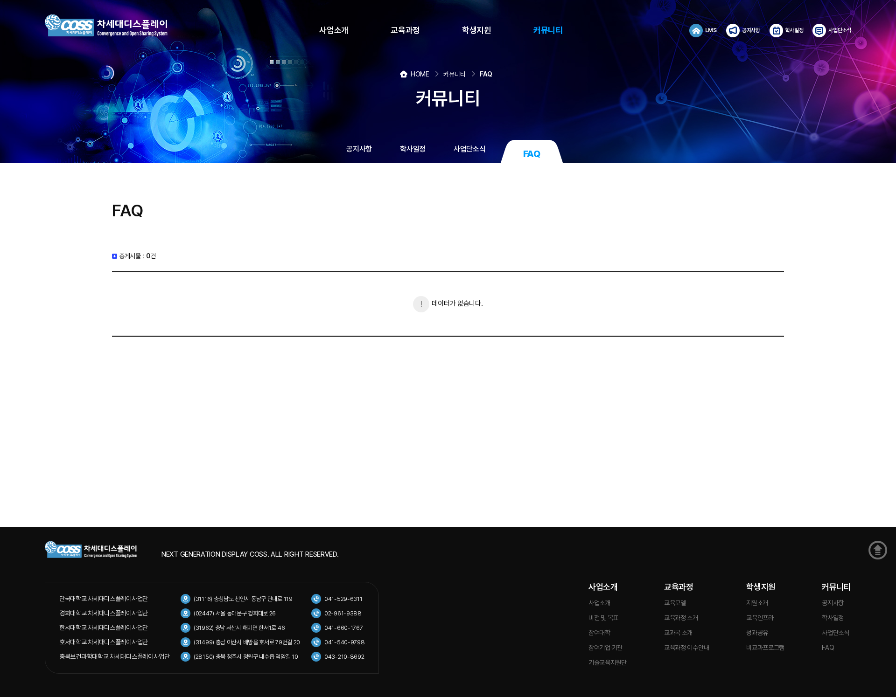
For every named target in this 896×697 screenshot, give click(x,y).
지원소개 (757, 603)
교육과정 (678, 587)
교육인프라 (760, 617)
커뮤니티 (836, 587)
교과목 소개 (678, 632)
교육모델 (675, 603)
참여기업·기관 (605, 647)
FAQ (828, 647)
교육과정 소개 (681, 617)
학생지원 (761, 587)
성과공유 (757, 632)
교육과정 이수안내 (686, 647)
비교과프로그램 (765, 647)
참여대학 (599, 632)
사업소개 (603, 587)
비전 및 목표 (603, 617)
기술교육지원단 (607, 662)
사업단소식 (835, 632)
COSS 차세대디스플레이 (115, 25)
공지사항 (833, 603)
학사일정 (833, 617)
